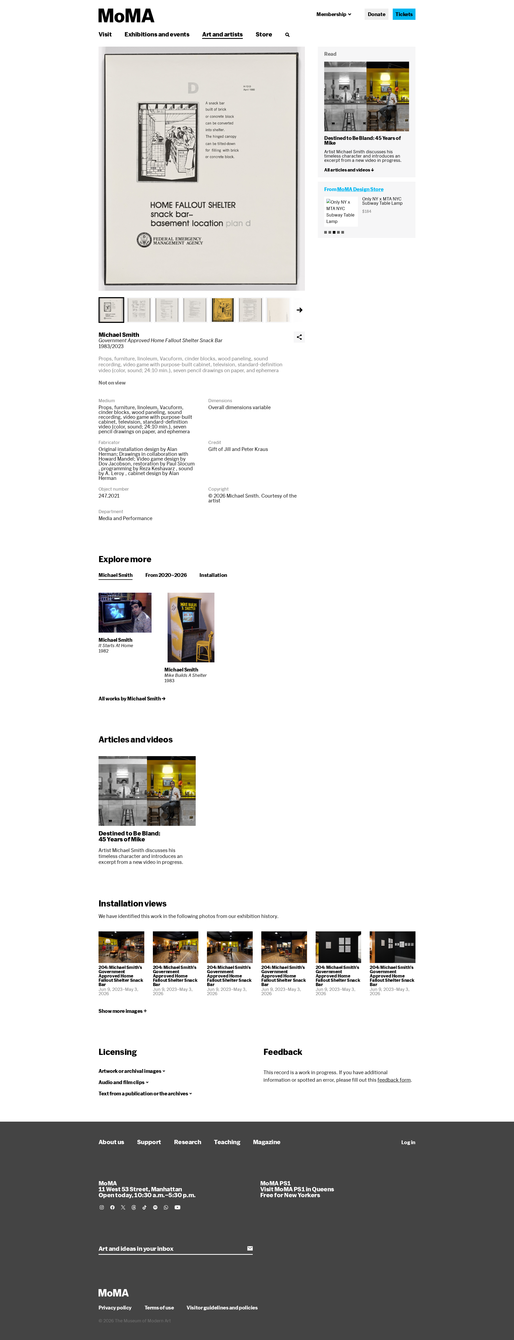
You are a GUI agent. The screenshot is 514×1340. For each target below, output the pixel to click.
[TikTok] (144, 1207)
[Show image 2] (139, 310)
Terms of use (159, 1307)
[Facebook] (112, 1207)
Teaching (227, 1141)
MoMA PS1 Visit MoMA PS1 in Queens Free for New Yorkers (297, 1189)
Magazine (267, 1141)
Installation (213, 575)
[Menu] (287, 35)
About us (111, 1141)
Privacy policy (115, 1307)
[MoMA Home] (126, 16)
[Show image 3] (167, 310)
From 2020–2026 (166, 575)
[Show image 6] (250, 310)
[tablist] (202, 310)
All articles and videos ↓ (349, 169)
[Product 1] (325, 232)
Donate (376, 14)
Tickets (404, 14)
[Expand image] (202, 169)
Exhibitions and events (156, 34)
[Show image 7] (278, 310)
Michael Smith (119, 334)
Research (187, 1141)
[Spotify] (155, 1207)
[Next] (299, 310)
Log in (408, 1142)
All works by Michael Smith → (132, 698)
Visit (105, 34)
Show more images (121, 1011)
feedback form (394, 1080)
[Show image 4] (195, 310)
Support (149, 1141)
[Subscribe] (250, 1248)
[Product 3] (334, 232)
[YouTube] (177, 1207)
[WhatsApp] (166, 1207)
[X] (123, 1207)
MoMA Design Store (360, 189)
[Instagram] (102, 1207)
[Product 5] (342, 232)
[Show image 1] (111, 310)
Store (264, 34)
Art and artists (222, 34)
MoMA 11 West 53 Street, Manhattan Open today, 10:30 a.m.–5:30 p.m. (147, 1189)
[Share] (299, 337)
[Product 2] (329, 232)
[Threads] (134, 1207)
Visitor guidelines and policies (222, 1307)
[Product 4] (338, 232)
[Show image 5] (223, 310)
